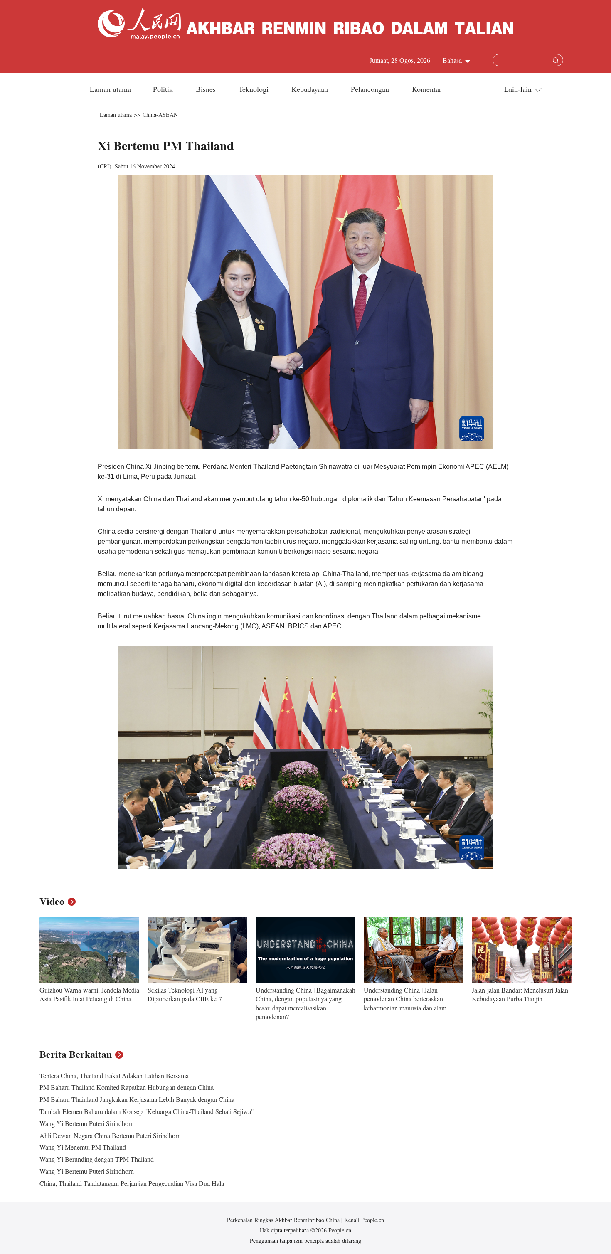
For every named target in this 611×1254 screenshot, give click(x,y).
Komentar (426, 89)
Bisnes (207, 89)
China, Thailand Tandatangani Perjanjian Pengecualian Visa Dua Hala (131, 1183)
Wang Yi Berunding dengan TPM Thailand (96, 1159)
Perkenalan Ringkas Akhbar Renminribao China (284, 1220)
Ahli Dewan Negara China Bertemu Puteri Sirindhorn (110, 1135)
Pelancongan (371, 89)
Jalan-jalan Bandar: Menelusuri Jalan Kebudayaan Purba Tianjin (520, 994)
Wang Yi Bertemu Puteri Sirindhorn (86, 1123)
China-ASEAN (160, 114)
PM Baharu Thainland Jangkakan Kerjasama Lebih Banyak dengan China (136, 1099)
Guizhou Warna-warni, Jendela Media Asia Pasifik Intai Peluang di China (89, 994)
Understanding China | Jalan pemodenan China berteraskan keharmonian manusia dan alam (405, 998)
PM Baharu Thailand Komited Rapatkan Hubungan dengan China (126, 1087)
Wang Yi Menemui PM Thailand (82, 1147)
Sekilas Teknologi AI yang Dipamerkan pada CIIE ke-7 (185, 994)
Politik (164, 89)
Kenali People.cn (363, 1220)
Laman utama (110, 89)
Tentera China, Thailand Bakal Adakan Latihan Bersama (114, 1075)
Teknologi (255, 89)
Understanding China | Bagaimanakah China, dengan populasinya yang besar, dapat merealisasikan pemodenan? (305, 1003)
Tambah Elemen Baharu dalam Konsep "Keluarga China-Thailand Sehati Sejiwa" (146, 1111)
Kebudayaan (310, 89)
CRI (104, 166)
